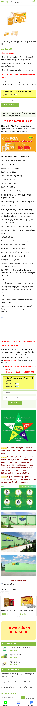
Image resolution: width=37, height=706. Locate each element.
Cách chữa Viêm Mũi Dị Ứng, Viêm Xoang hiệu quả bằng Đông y (17, 675)
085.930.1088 (11, 387)
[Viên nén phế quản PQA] (27, 596)
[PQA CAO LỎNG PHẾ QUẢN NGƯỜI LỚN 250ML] (9, 596)
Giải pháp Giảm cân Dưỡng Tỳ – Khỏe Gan (16, 682)
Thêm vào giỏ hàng (10, 105)
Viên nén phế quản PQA (27, 610)
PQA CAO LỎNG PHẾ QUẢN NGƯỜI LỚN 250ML (14, 610)
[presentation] (2, 592)
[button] (32, 9)
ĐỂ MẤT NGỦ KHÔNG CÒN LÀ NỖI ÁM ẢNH (17, 687)
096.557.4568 (10, 95)
